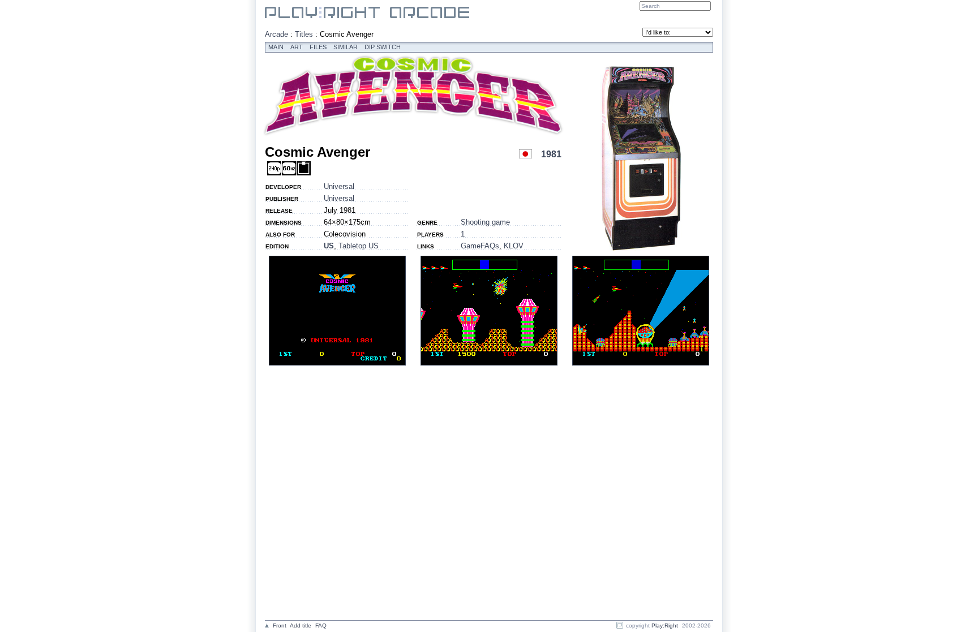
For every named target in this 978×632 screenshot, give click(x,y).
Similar (345, 47)
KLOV (514, 246)
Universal (339, 186)
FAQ (321, 625)
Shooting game (485, 222)
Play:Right (664, 625)
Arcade (276, 34)
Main (276, 47)
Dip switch (382, 47)
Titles (304, 34)
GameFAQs (480, 246)
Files (318, 47)
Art (296, 47)
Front (279, 625)
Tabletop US (358, 246)
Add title (300, 625)
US (329, 246)
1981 (551, 154)
